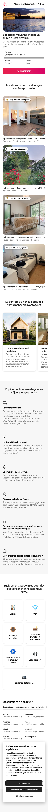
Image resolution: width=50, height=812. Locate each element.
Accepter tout (24, 783)
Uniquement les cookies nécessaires (24, 790)
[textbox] (13, 63)
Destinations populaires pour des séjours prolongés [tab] (23, 707)
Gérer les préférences (24, 796)
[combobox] (24, 54)
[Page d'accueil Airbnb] (5, 4)
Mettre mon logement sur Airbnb (29, 4)
